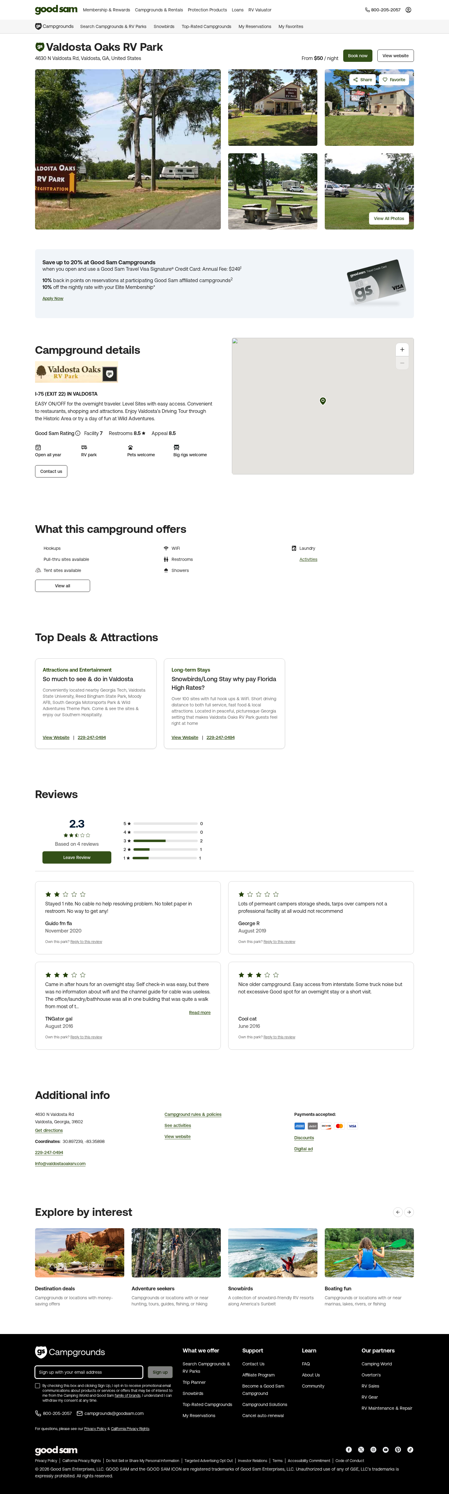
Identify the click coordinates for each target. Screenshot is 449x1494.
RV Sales (370, 1386)
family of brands (128, 1395)
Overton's (371, 1374)
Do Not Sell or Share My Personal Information (142, 1461)
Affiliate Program (258, 1374)
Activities (308, 559)
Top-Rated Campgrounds (206, 26)
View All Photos (389, 218)
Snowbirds (164, 26)
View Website (56, 737)
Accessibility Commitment (309, 1461)
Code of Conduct (350, 1461)
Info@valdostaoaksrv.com (60, 1163)
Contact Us (253, 1363)
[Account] (408, 9)
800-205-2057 (57, 1413)
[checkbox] (37, 1385)
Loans (238, 9)
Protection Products (207, 9)
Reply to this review (86, 942)
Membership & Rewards (106, 9)
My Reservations (255, 26)
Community (313, 1386)
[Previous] (398, 1212)
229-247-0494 (92, 737)
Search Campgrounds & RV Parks (113, 26)
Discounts (304, 1137)
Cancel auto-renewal (263, 1415)
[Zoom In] (402, 349)
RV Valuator (260, 9)
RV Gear (370, 1397)
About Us (311, 1374)
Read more (200, 1012)
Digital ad (303, 1148)
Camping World (377, 1363)
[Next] (409, 1212)
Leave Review (76, 857)
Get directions (49, 1130)
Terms (277, 1461)
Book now (358, 55)
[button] (52, 298)
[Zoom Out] (402, 363)
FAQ (306, 1363)
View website (396, 55)
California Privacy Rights (130, 1429)
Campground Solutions (264, 1404)
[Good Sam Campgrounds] (70, 1352)
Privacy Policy (95, 1429)
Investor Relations (252, 1461)
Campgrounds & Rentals (159, 9)
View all (62, 585)
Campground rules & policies (193, 1114)
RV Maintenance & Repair (387, 1408)
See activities (178, 1125)
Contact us (51, 471)
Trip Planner (194, 1382)
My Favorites (291, 26)
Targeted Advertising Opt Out (209, 1461)
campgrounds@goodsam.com (114, 1413)
